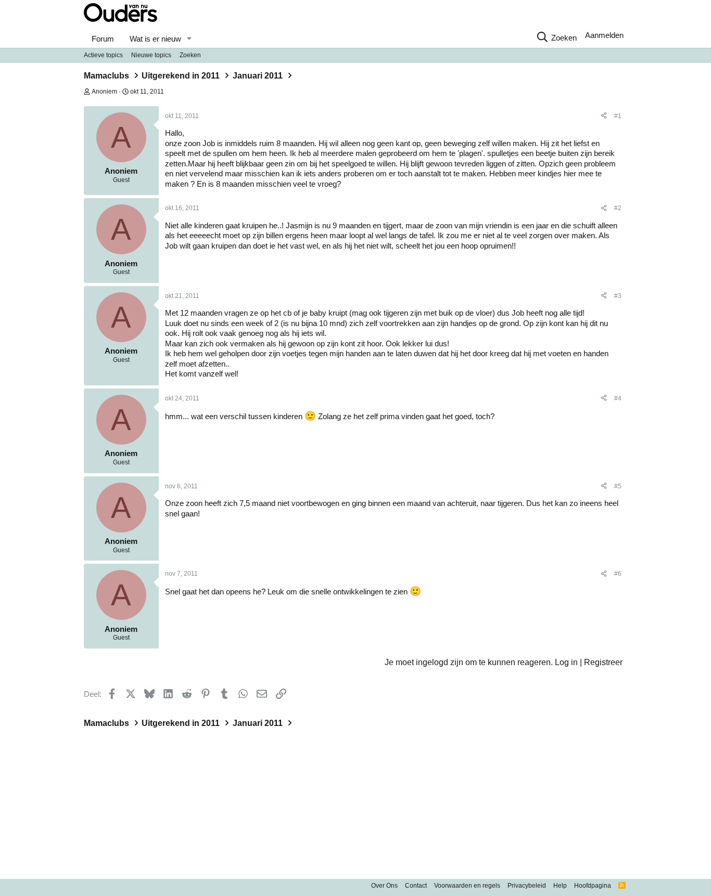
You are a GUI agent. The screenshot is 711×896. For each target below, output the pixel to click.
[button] (189, 39)
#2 (617, 208)
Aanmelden (604, 35)
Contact (416, 885)
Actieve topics (103, 55)
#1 (617, 116)
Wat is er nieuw (155, 38)
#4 (617, 398)
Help (560, 885)
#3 (617, 296)
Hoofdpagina (592, 885)
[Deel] (604, 116)
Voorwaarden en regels (467, 885)
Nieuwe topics (151, 55)
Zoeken (190, 55)
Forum (103, 38)
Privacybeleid (526, 885)
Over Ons (384, 885)
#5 (617, 486)
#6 (617, 573)
